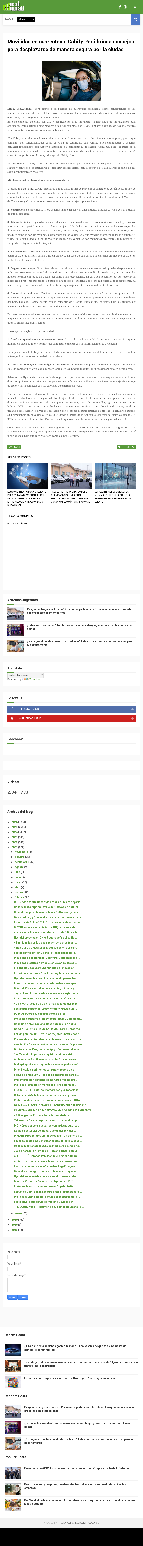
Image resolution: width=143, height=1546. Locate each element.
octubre (20, 856)
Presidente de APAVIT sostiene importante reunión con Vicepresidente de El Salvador (77, 1468)
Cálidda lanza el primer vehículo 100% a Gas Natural (46, 907)
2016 (15, 1224)
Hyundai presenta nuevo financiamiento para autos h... (47, 978)
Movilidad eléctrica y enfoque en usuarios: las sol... (45, 962)
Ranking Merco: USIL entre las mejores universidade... (47, 1034)
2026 (15, 821)
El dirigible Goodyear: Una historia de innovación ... (45, 967)
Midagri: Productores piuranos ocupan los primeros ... (48, 1135)
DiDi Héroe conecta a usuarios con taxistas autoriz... (46, 1125)
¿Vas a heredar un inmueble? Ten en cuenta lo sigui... (46, 1150)
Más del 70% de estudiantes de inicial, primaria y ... (45, 988)
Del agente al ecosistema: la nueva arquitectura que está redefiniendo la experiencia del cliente (113, 497)
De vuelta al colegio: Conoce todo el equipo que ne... (46, 1171)
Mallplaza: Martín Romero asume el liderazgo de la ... (47, 1196)
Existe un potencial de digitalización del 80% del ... (45, 1130)
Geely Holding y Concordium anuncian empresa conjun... (49, 917)
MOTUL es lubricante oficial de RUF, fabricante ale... (46, 927)
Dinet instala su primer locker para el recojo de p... (45, 1069)
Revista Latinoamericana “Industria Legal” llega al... (46, 1166)
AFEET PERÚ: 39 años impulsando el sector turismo (46, 1155)
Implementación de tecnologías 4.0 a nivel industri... (46, 1079)
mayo (18, 882)
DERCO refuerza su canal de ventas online (39, 1013)
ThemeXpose (64, 1522)
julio (18, 872)
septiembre (22, 862)
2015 (15, 1229)
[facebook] (119, 7)
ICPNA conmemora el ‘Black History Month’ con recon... (48, 973)
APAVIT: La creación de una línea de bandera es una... (47, 1161)
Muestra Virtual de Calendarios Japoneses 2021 (43, 1181)
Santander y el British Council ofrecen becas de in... (45, 952)
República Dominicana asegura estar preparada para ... (48, 1191)
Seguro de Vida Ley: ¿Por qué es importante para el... (47, 1074)
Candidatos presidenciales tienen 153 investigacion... (47, 912)
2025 (15, 827)
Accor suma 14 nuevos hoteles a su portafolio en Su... (47, 932)
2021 (15, 847)
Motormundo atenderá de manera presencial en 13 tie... (48, 1100)
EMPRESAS (14, 447)
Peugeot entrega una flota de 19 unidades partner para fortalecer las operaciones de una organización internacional (70, 497)
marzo (19, 892)
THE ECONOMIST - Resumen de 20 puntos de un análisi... (49, 1206)
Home (9, 19)
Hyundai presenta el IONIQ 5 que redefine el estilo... (45, 937)
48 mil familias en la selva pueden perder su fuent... (45, 942)
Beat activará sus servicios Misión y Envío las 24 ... (45, 1201)
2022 (15, 842)
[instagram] (125, 7)
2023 (15, 837)
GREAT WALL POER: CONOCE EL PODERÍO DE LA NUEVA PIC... (51, 1105)
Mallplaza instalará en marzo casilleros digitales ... (45, 1084)
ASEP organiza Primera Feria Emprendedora (41, 1115)
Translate (35, 679)
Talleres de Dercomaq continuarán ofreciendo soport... (48, 1120)
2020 (15, 1219)
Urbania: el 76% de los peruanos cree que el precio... (46, 1095)
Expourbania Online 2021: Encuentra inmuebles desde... (48, 922)
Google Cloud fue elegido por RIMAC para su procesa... (48, 1029)
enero (19, 1213)
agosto (19, 867)
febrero (20, 897)
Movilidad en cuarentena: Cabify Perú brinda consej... (47, 957)
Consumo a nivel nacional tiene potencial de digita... (46, 1023)
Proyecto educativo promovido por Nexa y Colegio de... (48, 1018)
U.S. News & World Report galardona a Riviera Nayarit (47, 902)
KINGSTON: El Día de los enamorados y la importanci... (47, 1090)
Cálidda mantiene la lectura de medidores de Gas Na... (47, 1145)
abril (18, 887)
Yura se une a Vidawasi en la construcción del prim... (46, 947)
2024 (15, 832)
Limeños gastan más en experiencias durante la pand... (48, 1140)
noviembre (21, 851)
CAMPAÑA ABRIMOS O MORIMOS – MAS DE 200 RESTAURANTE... (54, 1110)
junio (18, 877)
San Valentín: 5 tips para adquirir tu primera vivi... (44, 1054)
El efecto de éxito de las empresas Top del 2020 (43, 1186)
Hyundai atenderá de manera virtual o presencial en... (47, 1176)
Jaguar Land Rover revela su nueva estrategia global (46, 993)
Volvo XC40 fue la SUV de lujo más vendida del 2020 (45, 1003)
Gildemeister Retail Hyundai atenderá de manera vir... (47, 1059)
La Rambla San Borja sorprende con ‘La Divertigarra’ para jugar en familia (69, 1378)
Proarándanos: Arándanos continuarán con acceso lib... (48, 1039)
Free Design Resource (86, 1522)
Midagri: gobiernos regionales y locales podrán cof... (47, 1064)
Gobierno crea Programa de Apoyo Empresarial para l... (48, 1049)
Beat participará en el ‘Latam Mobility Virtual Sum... (45, 1008)
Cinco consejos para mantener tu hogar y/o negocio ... (47, 998)
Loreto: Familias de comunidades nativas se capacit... (47, 983)
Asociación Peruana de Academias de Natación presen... (49, 1044)
